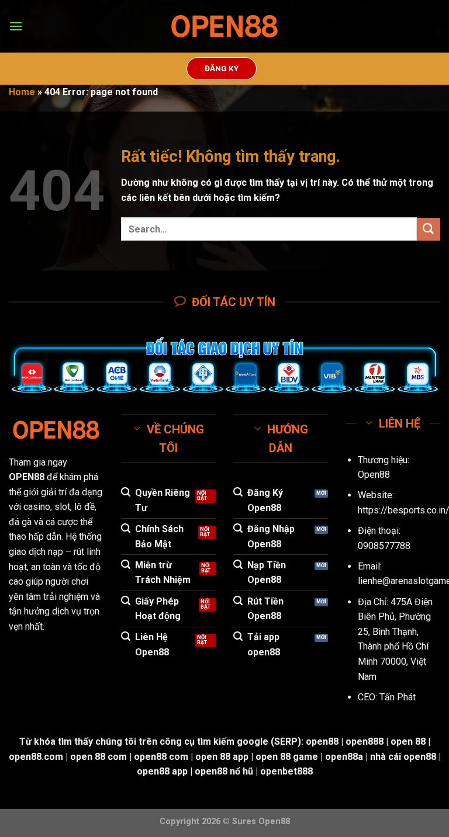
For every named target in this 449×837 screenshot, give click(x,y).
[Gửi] (428, 229)
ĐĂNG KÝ (222, 68)
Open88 (374, 474)
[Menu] (16, 26)
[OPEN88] (224, 26)
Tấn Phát (397, 697)
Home (22, 92)
